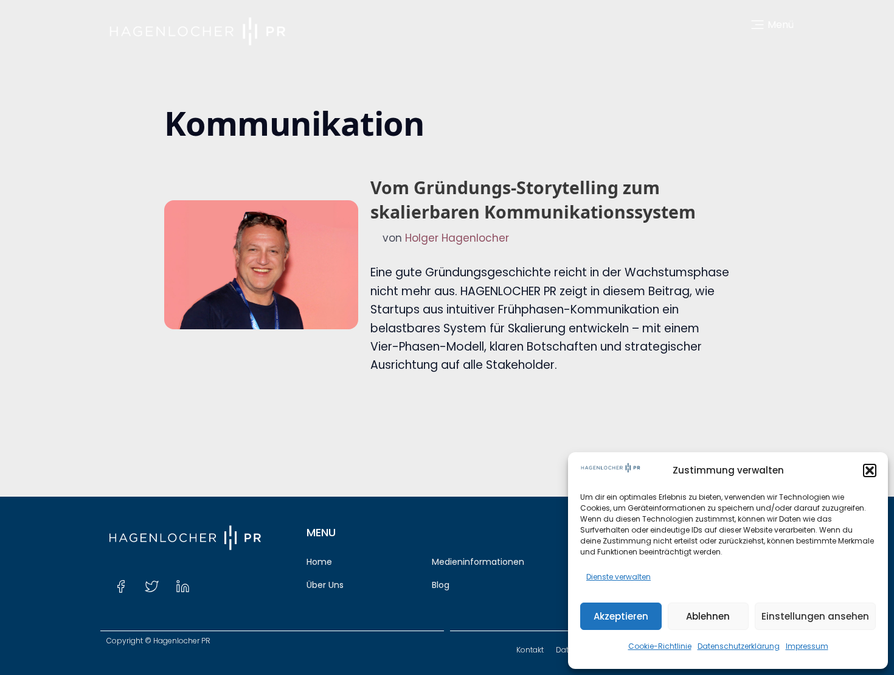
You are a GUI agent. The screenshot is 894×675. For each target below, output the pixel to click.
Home (319, 562)
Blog (440, 585)
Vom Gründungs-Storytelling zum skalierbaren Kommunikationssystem (533, 199)
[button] (870, 470)
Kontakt (530, 650)
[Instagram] (213, 586)
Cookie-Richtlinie (659, 646)
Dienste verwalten (618, 577)
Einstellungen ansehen (815, 616)
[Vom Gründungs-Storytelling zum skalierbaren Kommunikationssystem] (261, 264)
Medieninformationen (478, 562)
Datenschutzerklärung (739, 646)
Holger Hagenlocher (457, 238)
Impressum (807, 646)
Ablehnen (708, 616)
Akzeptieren (621, 616)
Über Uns (325, 585)
